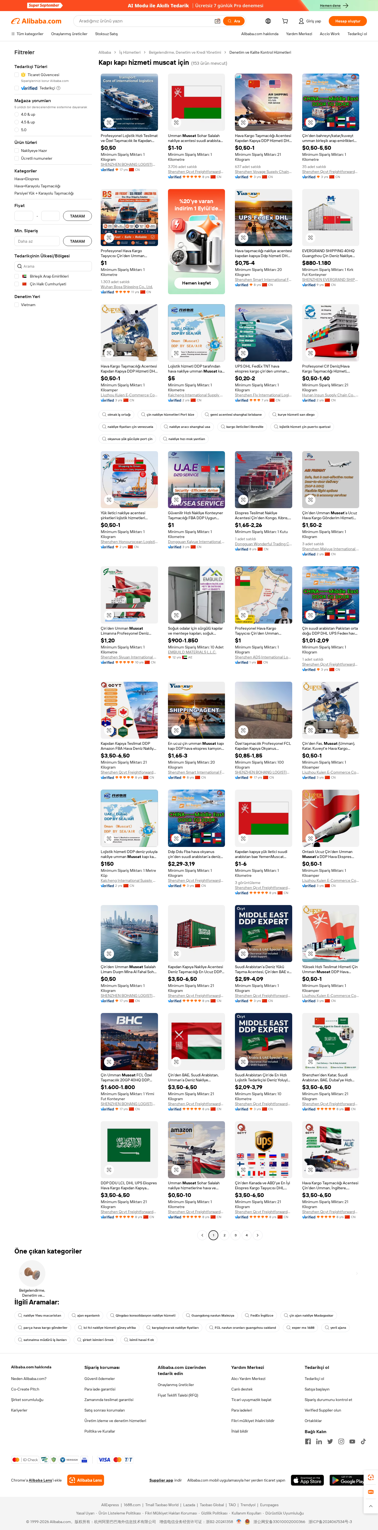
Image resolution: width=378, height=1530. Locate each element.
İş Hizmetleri (130, 52)
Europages (269, 1505)
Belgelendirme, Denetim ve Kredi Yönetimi (185, 52)
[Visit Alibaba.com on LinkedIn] (319, 1441)
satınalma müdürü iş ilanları (45, 1340)
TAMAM (77, 216)
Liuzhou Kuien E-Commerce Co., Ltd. (129, 395)
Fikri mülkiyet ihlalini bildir (253, 1420)
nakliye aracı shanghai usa (189, 427)
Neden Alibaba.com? (28, 1378)
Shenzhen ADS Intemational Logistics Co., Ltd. (263, 657)
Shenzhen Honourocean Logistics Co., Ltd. (129, 541)
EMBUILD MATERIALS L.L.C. (192, 652)
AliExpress (110, 1505)
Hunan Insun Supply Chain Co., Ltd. (330, 395)
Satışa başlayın (317, 1389)
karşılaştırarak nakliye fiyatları (175, 1328)
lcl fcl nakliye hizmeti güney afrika (110, 1328)
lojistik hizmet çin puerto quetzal (304, 427)
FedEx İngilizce (261, 1315)
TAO (232, 1505)
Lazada (189, 1505)
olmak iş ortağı (119, 415)
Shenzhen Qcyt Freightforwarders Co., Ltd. (196, 171)
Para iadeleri (241, 1410)
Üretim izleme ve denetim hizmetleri (115, 1420)
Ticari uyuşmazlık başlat (251, 1399)
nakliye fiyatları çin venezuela (130, 427)
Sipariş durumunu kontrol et (328, 1399)
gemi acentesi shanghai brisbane (236, 415)
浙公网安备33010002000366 (279, 1521)
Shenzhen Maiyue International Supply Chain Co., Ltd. (330, 549)
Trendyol (247, 1505)
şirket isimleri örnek (98, 1340)
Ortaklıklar (313, 1420)
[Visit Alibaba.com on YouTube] (352, 1441)
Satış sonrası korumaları (104, 1410)
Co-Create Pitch (25, 1389)
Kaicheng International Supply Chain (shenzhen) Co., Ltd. (196, 395)
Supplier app (161, 1480)
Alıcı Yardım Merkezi (248, 1378)
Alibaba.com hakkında (31, 1367)
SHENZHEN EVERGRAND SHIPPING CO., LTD (330, 279)
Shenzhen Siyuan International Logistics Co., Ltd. (129, 657)
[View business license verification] (239, 1521)
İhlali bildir (239, 1431)
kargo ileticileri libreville (244, 427)
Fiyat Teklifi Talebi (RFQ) (178, 1395)
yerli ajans (338, 1328)
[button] (217, 21)
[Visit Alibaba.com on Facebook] (308, 1441)
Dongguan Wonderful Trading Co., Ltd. (263, 544)
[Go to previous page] (202, 1235)
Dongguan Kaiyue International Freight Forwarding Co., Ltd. (196, 541)
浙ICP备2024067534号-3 (330, 1521)
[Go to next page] (258, 1235)
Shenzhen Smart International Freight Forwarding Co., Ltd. (263, 279)
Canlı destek (242, 1389)
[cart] (286, 22)
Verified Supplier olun (323, 1410)
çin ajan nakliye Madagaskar (311, 1315)
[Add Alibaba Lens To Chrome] (85, 1480)
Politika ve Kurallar (99, 1431)
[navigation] (53, 644)
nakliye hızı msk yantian (187, 439)
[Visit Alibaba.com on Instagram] (341, 1441)
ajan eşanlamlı (88, 1315)
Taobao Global (212, 1505)
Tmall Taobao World (161, 1505)
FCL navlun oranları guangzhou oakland (245, 1328)
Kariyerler (19, 1410)
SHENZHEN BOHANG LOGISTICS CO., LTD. (129, 164)
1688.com (132, 1505)
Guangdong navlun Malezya (212, 1315)
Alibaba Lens (40, 1480)
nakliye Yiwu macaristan (42, 1315)
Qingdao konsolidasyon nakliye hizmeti (145, 1315)
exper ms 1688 (303, 1328)
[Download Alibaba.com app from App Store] (307, 1480)
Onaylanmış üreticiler (176, 1384)
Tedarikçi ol (314, 1378)
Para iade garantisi (99, 1389)
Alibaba (105, 52)
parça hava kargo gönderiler (46, 1328)
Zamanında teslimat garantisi (108, 1399)
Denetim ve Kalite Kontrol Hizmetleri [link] (260, 52)
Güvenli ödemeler (99, 1378)
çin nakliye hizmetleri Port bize (170, 415)
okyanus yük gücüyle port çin (130, 439)
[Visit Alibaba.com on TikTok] (363, 1441)
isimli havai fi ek (142, 1340)
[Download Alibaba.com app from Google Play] (348, 1480)
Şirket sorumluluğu (27, 1399)
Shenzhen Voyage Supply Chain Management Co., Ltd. (263, 171)
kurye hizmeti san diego (296, 415)
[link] (371, 1477)
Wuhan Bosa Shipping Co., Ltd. (127, 287)
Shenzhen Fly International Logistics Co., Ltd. (263, 395)
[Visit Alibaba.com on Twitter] (330, 1441)
